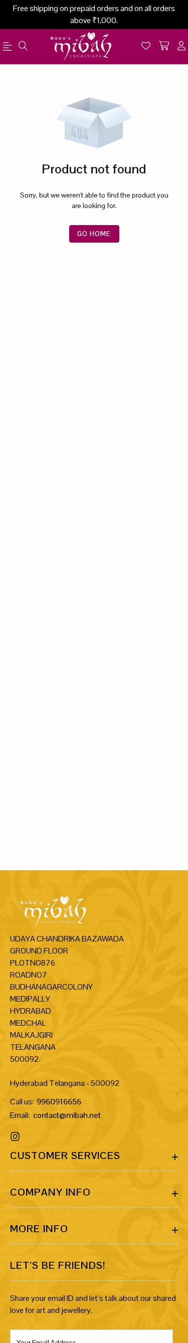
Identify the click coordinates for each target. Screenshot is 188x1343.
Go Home (94, 234)
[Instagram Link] (16, 1136)
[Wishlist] (145, 47)
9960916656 (59, 1101)
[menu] (23, 47)
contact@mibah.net (67, 1115)
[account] (181, 47)
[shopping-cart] (164, 47)
